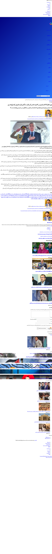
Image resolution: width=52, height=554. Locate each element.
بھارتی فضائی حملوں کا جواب (38, 195)
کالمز (49, 72)
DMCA (49, 15)
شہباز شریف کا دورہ (22, 197)
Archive (51, 99)
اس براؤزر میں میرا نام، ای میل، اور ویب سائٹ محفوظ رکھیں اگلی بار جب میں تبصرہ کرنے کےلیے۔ (39, 325)
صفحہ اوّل (48, 35)
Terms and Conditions (46, 14)
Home (48, 99)
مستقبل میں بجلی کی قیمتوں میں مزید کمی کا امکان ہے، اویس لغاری (41, 287)
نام (51, 321)
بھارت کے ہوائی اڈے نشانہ (20, 194)
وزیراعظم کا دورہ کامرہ (34, 198)
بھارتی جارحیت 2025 (11, 194)
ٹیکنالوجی (48, 63)
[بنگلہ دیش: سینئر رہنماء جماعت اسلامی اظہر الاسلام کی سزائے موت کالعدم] (42, 301)
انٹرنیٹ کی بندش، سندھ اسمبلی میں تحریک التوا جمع (42, 422)
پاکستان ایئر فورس (3, 195)
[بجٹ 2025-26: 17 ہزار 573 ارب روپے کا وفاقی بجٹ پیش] (42, 269)
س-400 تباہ (28, 197)
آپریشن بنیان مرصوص (48, 194)
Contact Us (48, 13)
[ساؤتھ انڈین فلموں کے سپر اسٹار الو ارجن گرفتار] (44, 400)
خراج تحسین (32, 197)
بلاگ (49, 67)
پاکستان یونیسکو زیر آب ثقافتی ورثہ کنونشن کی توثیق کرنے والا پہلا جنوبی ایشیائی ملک (39, 373)
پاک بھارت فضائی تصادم (28, 195)
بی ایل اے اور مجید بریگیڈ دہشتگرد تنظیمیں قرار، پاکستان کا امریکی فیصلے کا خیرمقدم (39, 357)
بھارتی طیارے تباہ (47, 195)
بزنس (49, 58)
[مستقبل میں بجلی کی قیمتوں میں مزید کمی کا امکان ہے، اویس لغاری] (42, 285)
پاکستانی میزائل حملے (48, 197)
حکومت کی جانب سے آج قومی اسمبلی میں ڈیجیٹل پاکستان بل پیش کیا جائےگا (38, 411)
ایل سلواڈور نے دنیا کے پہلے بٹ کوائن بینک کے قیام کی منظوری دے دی (41, 367)
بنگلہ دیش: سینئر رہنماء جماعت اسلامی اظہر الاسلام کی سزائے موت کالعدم (41, 303)
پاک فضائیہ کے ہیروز (10, 195)
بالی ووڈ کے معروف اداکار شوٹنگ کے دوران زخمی (43, 390)
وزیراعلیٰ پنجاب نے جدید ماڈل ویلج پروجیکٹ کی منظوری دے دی (42, 255)
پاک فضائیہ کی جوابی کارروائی (19, 195)
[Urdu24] (50, 24)
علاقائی (47, 90)
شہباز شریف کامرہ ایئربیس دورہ (13, 197)
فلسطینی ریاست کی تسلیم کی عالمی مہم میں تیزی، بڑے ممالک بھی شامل (41, 362)
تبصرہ (51, 317)
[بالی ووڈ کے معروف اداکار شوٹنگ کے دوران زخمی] (44, 389)
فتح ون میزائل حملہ (4, 197)
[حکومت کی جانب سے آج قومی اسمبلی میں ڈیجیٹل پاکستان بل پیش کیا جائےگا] (44, 410)
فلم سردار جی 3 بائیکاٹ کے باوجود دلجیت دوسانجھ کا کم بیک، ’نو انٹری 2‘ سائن (40, 378)
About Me (50, 225)
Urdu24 (35, 440)
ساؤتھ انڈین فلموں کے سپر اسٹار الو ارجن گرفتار (43, 401)
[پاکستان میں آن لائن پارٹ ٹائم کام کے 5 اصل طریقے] (44, 431)
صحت (47, 86)
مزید (49, 81)
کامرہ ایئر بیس (49, 198)
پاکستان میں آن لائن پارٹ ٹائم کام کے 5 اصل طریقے (42, 432)
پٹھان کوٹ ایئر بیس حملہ (39, 197)
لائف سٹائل (48, 49)
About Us (48, 11)
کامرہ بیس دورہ (44, 198)
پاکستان (49, 40)
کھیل (49, 54)
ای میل (51, 319)
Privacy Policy (48, 12)
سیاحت (49, 77)
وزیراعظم (40, 198)
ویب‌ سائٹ (50, 323)
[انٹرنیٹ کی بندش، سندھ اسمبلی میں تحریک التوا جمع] (44, 420)
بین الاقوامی (48, 44)
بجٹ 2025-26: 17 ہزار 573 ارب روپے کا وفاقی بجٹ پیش (43, 271)
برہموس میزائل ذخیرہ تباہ (39, 194)
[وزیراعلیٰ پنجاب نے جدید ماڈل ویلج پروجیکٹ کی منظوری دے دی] (42, 253)
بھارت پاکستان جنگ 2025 (30, 194)
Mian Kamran (34, 116)
